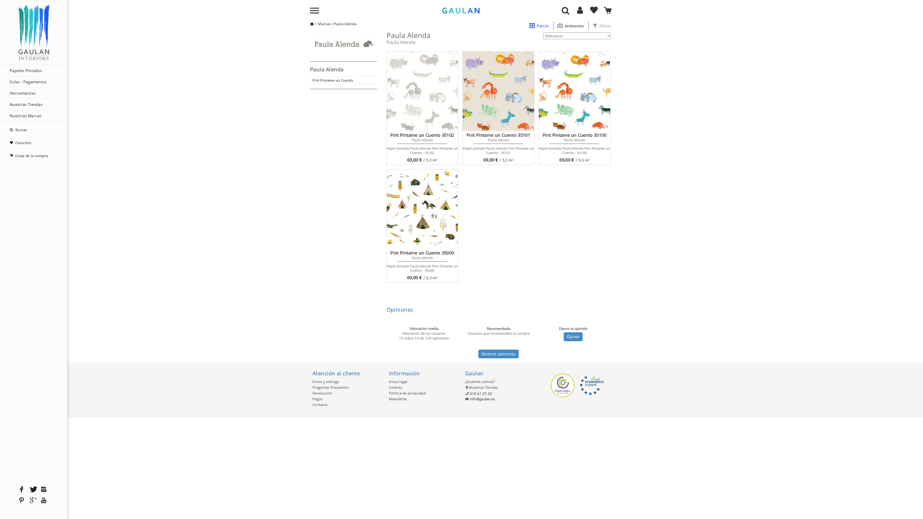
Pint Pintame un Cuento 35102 (422, 135)
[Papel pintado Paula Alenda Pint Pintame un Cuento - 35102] (422, 91)
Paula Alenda (345, 23)
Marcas (324, 23)
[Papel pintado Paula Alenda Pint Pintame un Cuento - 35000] (422, 209)
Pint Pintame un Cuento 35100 (574, 135)
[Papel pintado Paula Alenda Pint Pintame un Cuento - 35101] (498, 91)
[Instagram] (44, 490)
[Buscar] (565, 11)
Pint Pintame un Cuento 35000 (422, 253)
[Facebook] (21, 490)
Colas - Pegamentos (28, 82)
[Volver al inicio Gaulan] (312, 23)
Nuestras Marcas (26, 115)
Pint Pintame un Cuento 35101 (498, 135)
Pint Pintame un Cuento (332, 80)
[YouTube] (44, 500)
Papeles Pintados (26, 70)
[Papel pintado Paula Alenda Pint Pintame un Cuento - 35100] (574, 91)
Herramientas (23, 93)
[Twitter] (32, 490)
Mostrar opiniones (498, 354)
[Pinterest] (21, 500)
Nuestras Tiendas (26, 104)
